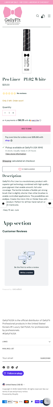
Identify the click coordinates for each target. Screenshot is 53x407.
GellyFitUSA (22, 389)
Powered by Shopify (10, 394)
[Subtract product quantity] (5, 113)
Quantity (6, 107)
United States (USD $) (14, 384)
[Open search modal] (37, 16)
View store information (15, 154)
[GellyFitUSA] (12, 16)
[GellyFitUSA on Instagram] (8, 368)
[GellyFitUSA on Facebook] (4, 368)
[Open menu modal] (49, 16)
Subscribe (45, 358)
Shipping (6, 161)
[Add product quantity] (13, 113)
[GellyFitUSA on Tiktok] (17, 368)
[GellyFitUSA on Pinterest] (12, 368)
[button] (26, 120)
